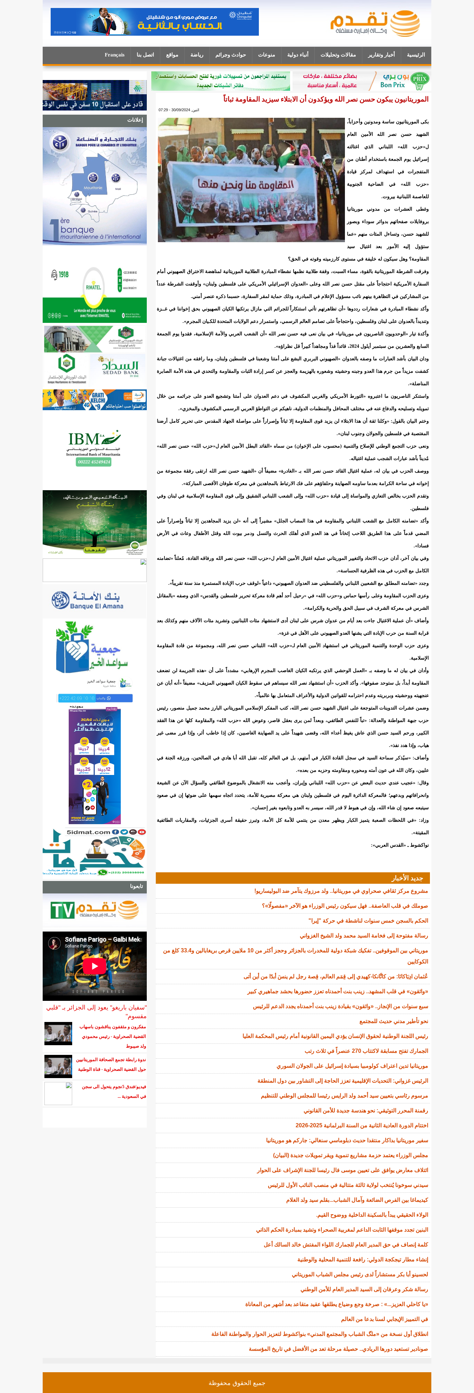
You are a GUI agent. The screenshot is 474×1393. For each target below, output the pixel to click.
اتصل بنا (145, 55)
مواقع (172, 55)
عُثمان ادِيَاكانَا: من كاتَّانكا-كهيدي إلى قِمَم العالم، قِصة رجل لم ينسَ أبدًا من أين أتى (336, 976)
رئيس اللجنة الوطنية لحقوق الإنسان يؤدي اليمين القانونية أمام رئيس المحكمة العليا (335, 1036)
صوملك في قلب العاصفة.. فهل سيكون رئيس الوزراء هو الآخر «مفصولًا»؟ (345, 906)
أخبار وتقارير (381, 55)
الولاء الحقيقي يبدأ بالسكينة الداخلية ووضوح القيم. (372, 1215)
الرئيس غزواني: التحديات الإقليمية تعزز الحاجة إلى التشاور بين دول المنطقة (342, 1081)
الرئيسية (416, 55)
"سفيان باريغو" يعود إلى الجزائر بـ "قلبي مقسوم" (96, 1012)
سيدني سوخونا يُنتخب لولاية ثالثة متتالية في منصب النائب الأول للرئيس (348, 1185)
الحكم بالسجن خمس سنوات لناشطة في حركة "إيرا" (368, 921)
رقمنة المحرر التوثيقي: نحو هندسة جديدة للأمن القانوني (366, 1110)
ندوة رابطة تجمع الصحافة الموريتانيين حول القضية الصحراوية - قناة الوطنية (111, 1064)
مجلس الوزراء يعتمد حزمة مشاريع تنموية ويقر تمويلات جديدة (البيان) (350, 1155)
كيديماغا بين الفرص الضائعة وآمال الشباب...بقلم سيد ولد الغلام (357, 1200)
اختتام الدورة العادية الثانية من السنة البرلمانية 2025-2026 (362, 1125)
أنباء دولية (297, 55)
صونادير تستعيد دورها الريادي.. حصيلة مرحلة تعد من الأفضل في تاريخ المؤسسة (338, 1349)
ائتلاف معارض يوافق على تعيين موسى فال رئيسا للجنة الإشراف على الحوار (342, 1170)
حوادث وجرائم (230, 55)
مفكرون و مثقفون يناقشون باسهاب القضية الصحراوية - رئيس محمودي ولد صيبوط (112, 1036)
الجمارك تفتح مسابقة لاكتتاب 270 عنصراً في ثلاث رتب (366, 1051)
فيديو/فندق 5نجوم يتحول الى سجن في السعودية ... (114, 1091)
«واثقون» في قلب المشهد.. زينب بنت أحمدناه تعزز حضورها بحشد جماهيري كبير (337, 991)
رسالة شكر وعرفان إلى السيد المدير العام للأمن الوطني (364, 1289)
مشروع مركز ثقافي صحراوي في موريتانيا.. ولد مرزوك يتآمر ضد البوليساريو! (341, 891)
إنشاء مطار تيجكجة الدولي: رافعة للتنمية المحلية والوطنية (362, 1259)
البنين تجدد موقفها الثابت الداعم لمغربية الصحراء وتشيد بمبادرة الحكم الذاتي (342, 1230)
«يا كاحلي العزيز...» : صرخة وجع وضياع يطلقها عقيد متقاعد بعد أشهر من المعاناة (336, 1304)
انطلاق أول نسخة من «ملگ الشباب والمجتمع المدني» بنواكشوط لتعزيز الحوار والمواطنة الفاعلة (319, 1334)
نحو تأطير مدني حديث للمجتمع (393, 1021)
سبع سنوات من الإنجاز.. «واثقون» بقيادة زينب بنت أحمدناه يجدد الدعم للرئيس (340, 1006)
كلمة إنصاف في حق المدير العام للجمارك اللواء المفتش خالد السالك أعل (346, 1244)
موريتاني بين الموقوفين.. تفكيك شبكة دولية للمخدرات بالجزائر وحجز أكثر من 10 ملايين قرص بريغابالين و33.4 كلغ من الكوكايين (295, 955)
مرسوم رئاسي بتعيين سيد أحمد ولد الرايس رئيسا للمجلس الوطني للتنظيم (344, 1096)
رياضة (197, 55)
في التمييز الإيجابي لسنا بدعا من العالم (384, 1319)
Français (115, 55)
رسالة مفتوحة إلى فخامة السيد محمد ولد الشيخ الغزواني (364, 935)
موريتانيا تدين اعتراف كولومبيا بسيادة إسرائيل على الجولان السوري (352, 1066)
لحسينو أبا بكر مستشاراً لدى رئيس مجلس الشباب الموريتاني (360, 1274)
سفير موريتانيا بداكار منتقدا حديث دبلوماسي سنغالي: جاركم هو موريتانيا (347, 1140)
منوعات (266, 55)
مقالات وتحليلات (338, 55)
